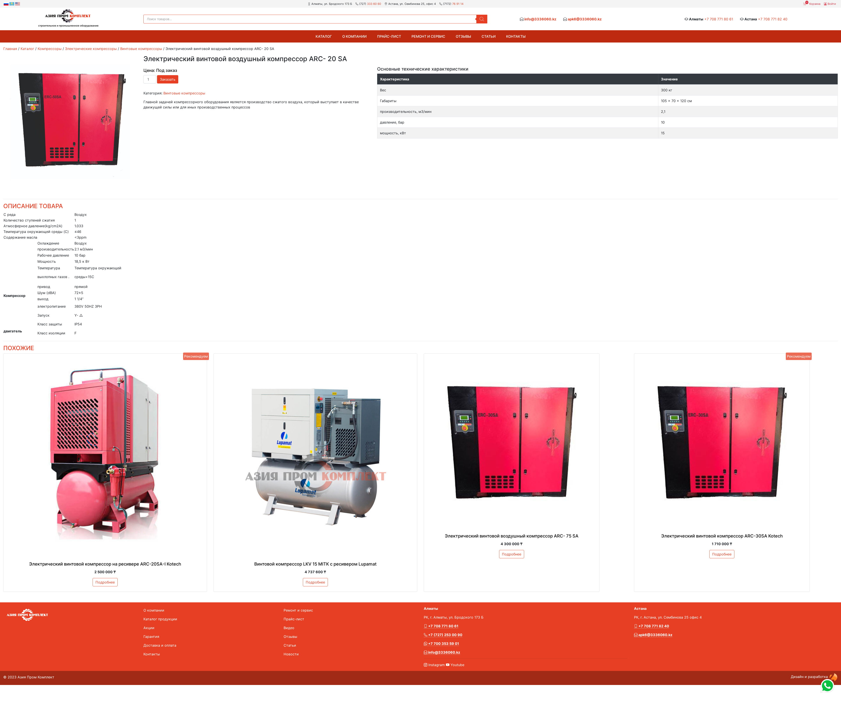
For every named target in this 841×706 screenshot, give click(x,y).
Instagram (436, 665)
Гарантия (151, 636)
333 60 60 (374, 3)
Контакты (516, 36)
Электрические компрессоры (91, 48)
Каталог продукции (160, 619)
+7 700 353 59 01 (443, 643)
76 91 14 (457, 3)
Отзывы (463, 36)
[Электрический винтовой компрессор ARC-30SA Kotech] (721, 441)
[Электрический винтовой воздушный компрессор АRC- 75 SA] (511, 441)
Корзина (813, 3)
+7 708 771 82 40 (772, 19)
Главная (10, 48)
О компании (354, 36)
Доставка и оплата (159, 645)
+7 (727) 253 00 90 (444, 635)
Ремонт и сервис (428, 36)
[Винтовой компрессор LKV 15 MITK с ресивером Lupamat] (315, 455)
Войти (831, 3)
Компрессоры (50, 48)
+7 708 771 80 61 (718, 19)
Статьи (489, 36)
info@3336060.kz (540, 19)
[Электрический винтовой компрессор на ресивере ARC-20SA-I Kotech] (105, 455)
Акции (148, 628)
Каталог (324, 36)
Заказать (167, 79)
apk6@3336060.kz (585, 19)
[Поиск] (481, 19)
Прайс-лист (389, 36)
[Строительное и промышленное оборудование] (68, 18)
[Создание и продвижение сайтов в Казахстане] (833, 677)
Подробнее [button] (105, 582)
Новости (291, 654)
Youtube (456, 665)
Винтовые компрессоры (141, 48)
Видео (289, 628)
